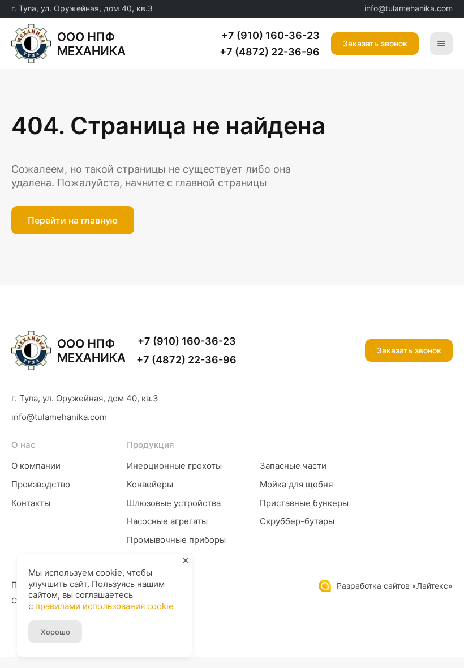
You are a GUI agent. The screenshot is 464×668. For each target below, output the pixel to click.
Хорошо (55, 631)
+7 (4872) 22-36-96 (270, 52)
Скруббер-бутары (297, 521)
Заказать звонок (409, 350)
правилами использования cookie (104, 606)
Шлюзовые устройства (174, 503)
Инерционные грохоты (174, 465)
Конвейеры (150, 484)
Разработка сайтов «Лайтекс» (395, 585)
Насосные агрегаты (167, 521)
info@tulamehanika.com (408, 8)
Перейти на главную (73, 220)
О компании (36, 465)
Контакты (30, 503)
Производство (40, 484)
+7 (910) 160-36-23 (270, 35)
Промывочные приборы (176, 539)
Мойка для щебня (296, 484)
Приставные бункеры (304, 503)
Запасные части (293, 465)
